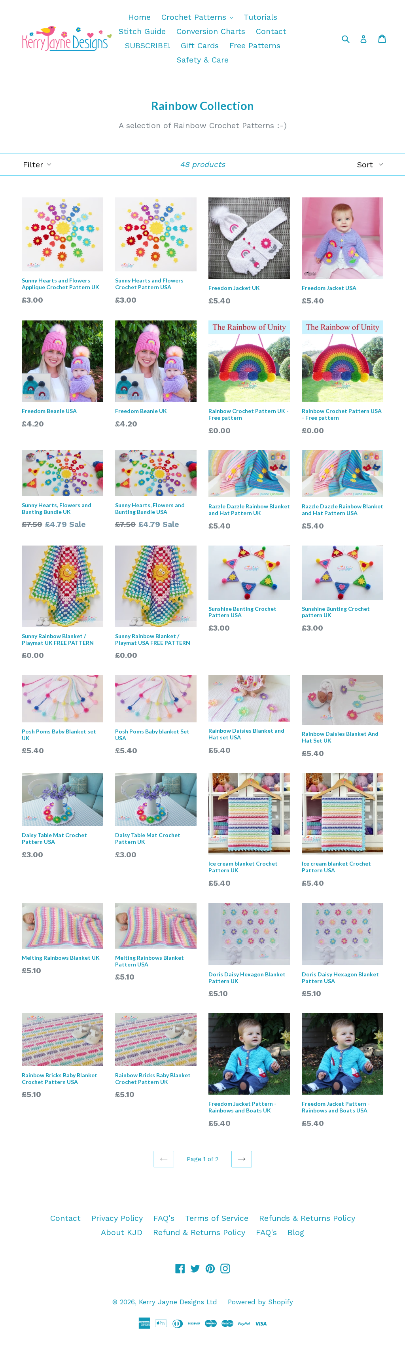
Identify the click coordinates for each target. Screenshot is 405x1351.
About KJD (121, 1232)
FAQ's (163, 1218)
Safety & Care (203, 59)
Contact (271, 31)
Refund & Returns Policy (199, 1232)
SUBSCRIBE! (147, 45)
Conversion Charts (210, 31)
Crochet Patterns (199, 17)
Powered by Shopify (260, 1302)
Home (139, 17)
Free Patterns (254, 45)
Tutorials (260, 17)
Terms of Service (216, 1218)
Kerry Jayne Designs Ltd (178, 1302)
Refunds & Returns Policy (307, 1218)
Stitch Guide (142, 31)
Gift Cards (200, 45)
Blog (296, 1232)
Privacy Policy (117, 1218)
